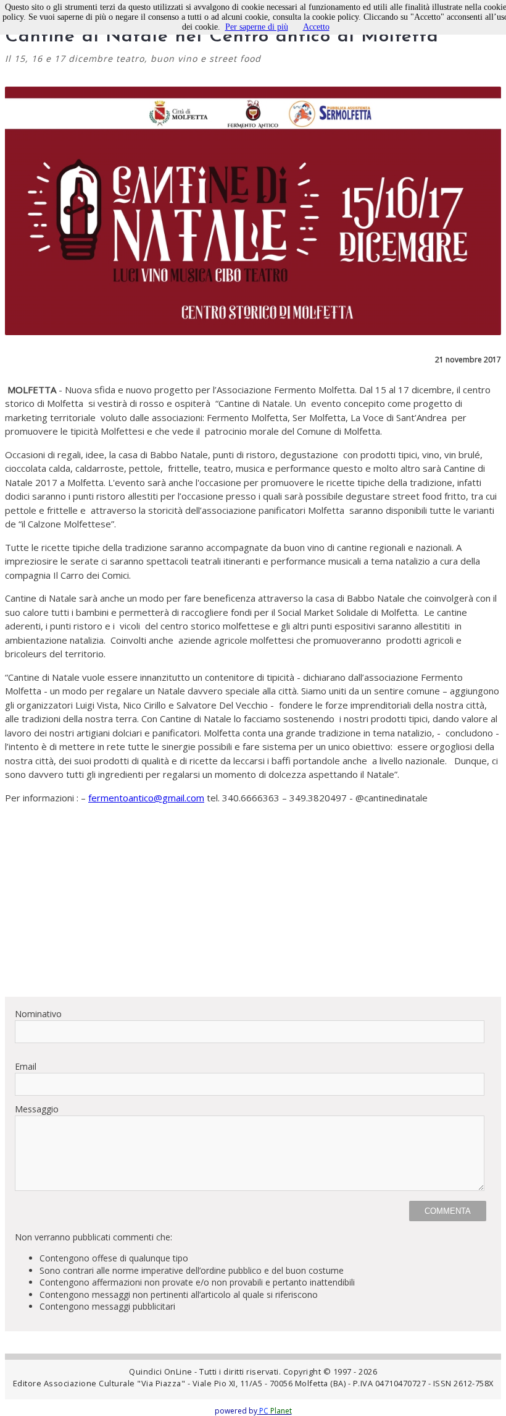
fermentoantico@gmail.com (146, 797)
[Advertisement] (253, 900)
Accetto (316, 27)
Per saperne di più (256, 27)
